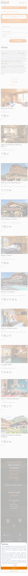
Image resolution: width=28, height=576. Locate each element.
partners (8, 546)
